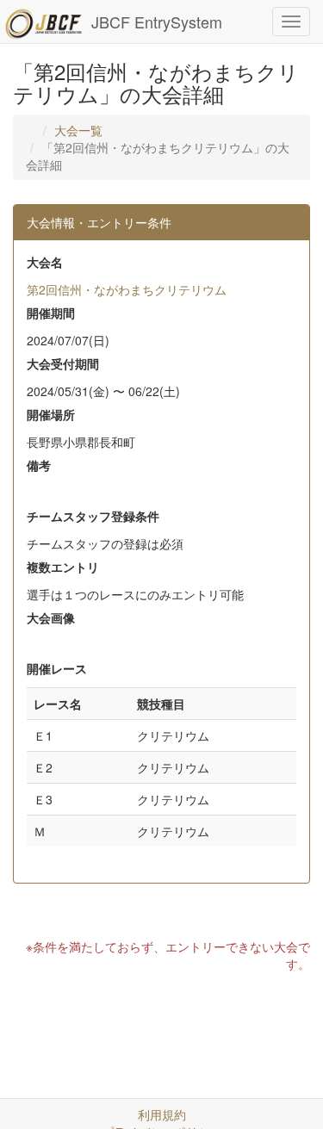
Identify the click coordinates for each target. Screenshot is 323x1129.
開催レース (57, 668)
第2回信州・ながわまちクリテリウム (127, 289)
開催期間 (51, 312)
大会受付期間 (63, 363)
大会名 (45, 261)
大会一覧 (78, 130)
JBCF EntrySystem (156, 21)
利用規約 (162, 1114)
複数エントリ (63, 566)
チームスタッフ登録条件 (93, 515)
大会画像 (51, 617)
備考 (39, 465)
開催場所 (51, 414)
